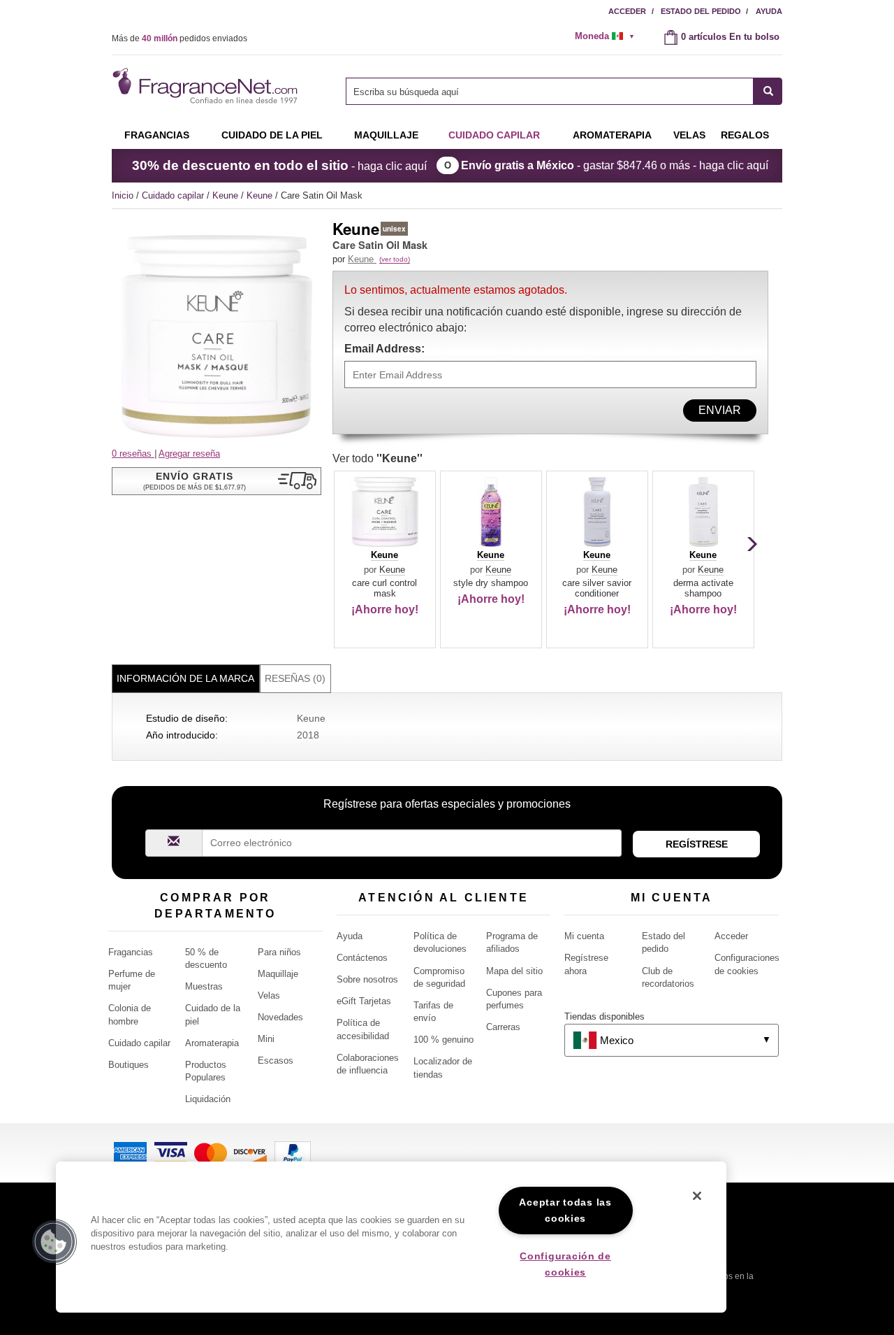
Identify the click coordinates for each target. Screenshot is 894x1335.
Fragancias (156, 135)
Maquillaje (386, 135)
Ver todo (377, 458)
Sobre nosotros (367, 979)
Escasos (275, 1060)
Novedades (280, 1017)
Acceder (627, 11)
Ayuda (769, 11)
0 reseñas (133, 453)
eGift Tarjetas (364, 1001)
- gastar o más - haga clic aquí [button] (614, 165)
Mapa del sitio (514, 971)
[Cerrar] (697, 1195)
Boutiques (128, 1064)
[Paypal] (292, 1152)
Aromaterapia (212, 1043)
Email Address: (384, 349)
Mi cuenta (584, 936)
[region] (391, 1237)
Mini (266, 1039)
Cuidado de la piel (272, 135)
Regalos (745, 135)
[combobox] (564, 91)
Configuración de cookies (565, 1264)
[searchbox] (550, 91)
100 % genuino (443, 1039)
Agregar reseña (189, 453)
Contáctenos (362, 957)
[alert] (609, 36)
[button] (216, 481)
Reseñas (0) (295, 678)
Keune (226, 195)
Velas (269, 995)
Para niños (279, 952)
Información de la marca (185, 678)
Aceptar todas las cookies (565, 1210)
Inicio (122, 195)
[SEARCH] (768, 91)
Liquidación (207, 1099)
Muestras (204, 986)
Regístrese (697, 844)
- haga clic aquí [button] (279, 165)
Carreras (503, 1027)
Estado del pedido (701, 11)
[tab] (186, 678)
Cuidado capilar (494, 135)
